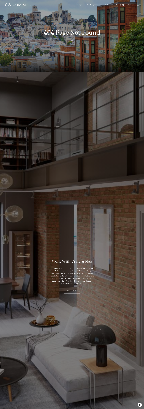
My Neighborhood (94, 5)
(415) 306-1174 (126, 5)
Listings (78, 5)
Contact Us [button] (72, 291)
